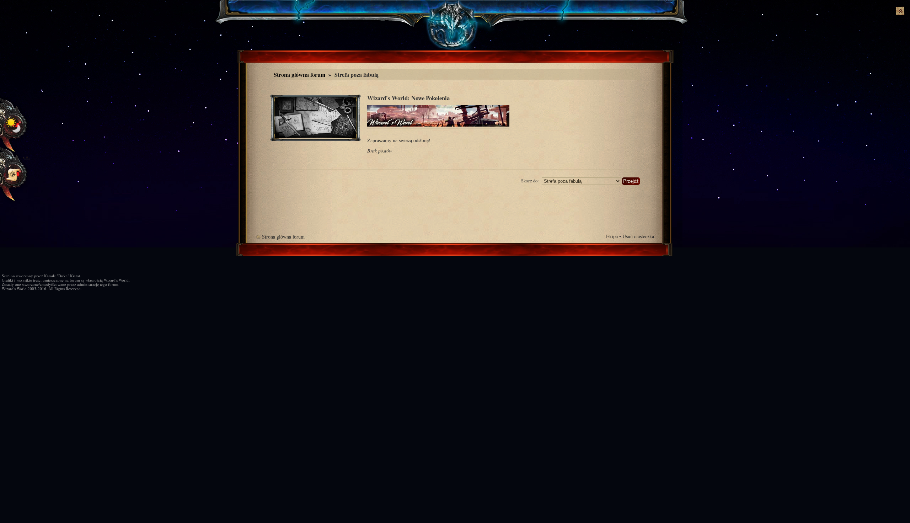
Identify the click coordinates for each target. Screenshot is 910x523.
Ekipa (612, 236)
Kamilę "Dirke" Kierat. (62, 275)
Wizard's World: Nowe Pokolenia (408, 98)
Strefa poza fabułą (356, 74)
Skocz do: (530, 181)
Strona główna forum (299, 74)
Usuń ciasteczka (638, 236)
